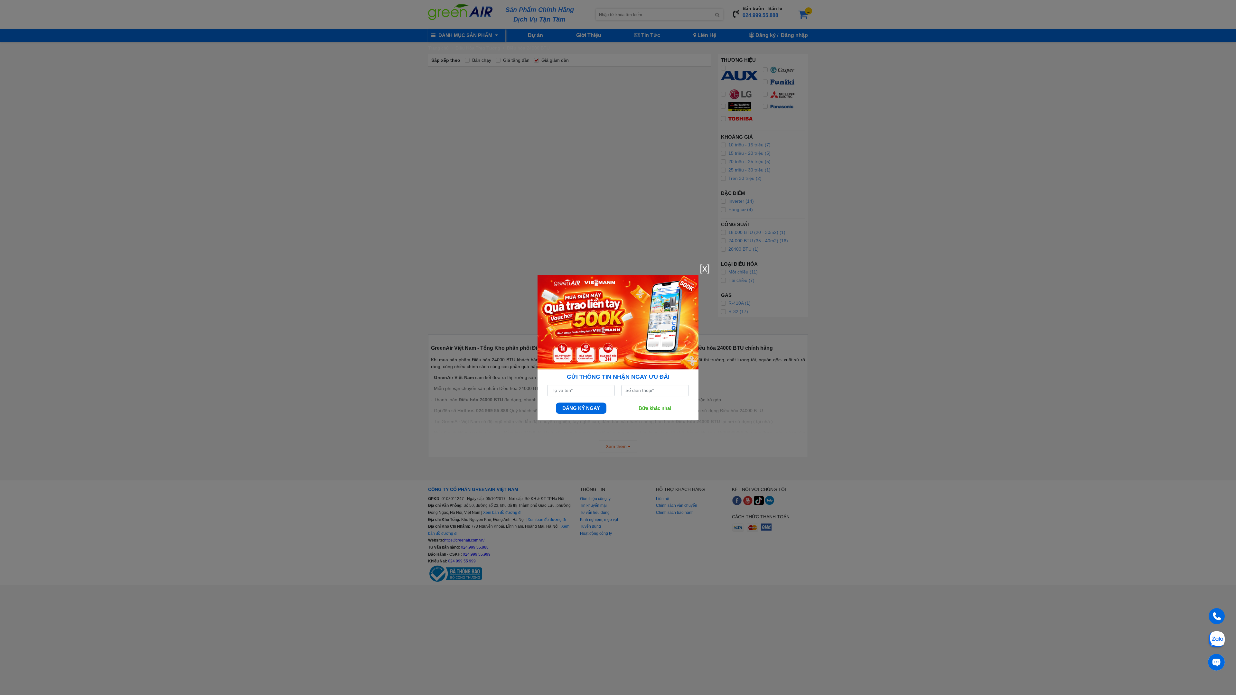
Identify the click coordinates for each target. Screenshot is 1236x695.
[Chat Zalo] (1217, 639)
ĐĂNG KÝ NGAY (581, 408)
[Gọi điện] (1217, 616)
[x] (705, 268)
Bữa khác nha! (655, 408)
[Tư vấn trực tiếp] (1216, 662)
